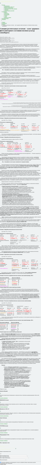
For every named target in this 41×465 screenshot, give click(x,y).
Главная (3, 22)
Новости (5, 12)
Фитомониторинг (5, 18)
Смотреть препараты (4, 406)
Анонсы (5, 15)
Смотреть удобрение (3, 423)
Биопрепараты (7, 5)
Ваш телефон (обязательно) (5, 457)
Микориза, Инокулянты (8, 7)
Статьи (5, 16)
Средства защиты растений (9, 10)
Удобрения (6, 9)
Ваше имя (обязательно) (4, 455)
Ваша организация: (3, 459)
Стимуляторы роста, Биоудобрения (10, 8)
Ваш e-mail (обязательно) (4, 456)
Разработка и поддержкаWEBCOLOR (4, 446)
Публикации (4, 11)
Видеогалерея (6, 14)
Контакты (4, 19)
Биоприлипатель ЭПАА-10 (9, 6)
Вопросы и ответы (7, 17)
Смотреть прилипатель (4, 415)
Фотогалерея (6, 13)
